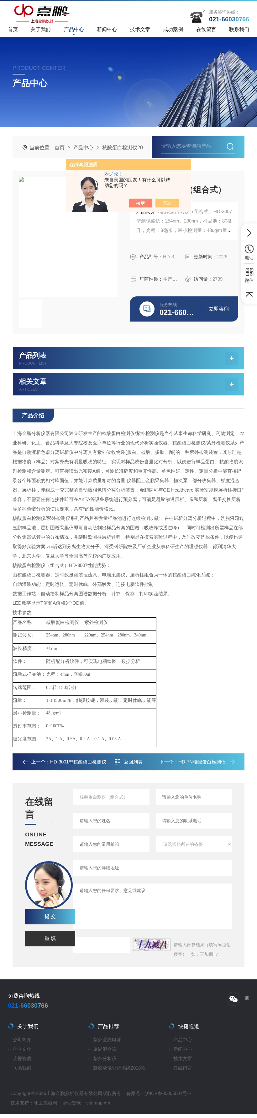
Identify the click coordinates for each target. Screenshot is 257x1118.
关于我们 (41, 29)
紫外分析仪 (105, 1058)
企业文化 (22, 1049)
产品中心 (74, 29)
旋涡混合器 (105, 1049)
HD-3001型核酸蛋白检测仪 (78, 761)
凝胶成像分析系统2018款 (119, 1068)
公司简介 (22, 1039)
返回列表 (133, 761)
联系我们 (239, 29)
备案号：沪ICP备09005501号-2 (158, 1093)
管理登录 (71, 1102)
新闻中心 (107, 29)
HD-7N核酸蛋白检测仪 (202, 761)
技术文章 (140, 29)
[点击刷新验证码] (151, 945)
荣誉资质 (22, 1058)
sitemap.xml (98, 1102)
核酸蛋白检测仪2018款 (128, 147)
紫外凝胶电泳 (107, 1039)
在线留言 (206, 29)
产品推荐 (108, 1026)
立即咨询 (219, 308)
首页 (13, 29)
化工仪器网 (45, 1102)
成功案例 (173, 29)
